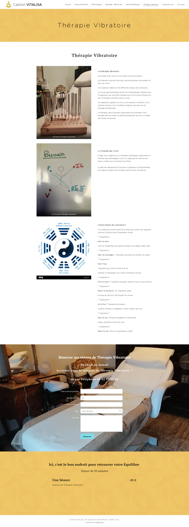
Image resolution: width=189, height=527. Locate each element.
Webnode (99, 522)
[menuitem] (69, 4)
